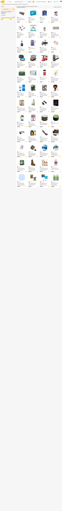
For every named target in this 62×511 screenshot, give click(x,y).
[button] (42, 1)
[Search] (33, 2)
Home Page (3, 4)
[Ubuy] (3, 1)
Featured (59, 7)
